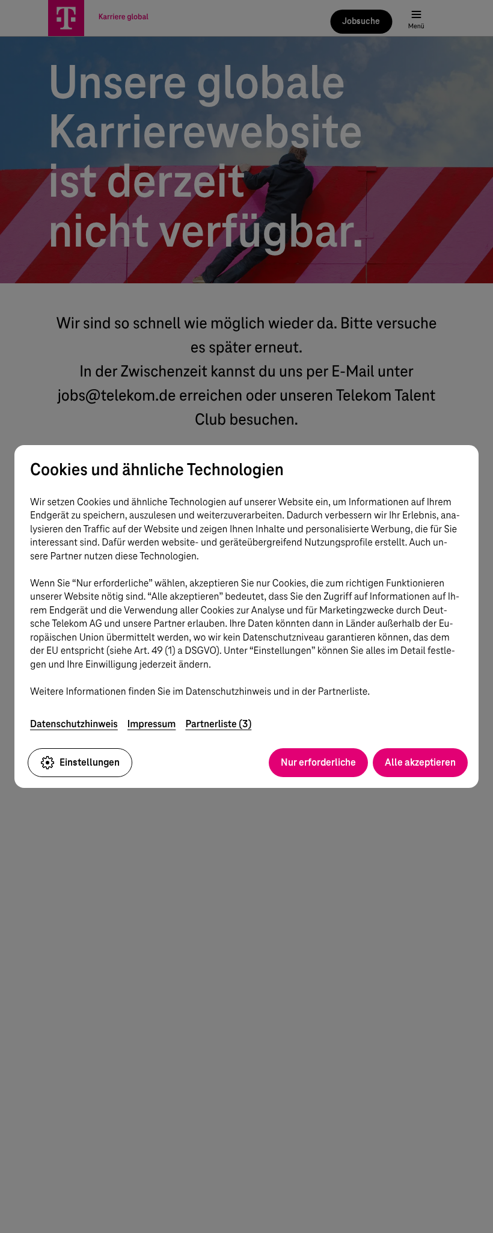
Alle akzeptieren (420, 762)
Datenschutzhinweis (74, 724)
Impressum (151, 724)
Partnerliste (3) (218, 724)
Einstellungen (90, 762)
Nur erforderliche (318, 762)
